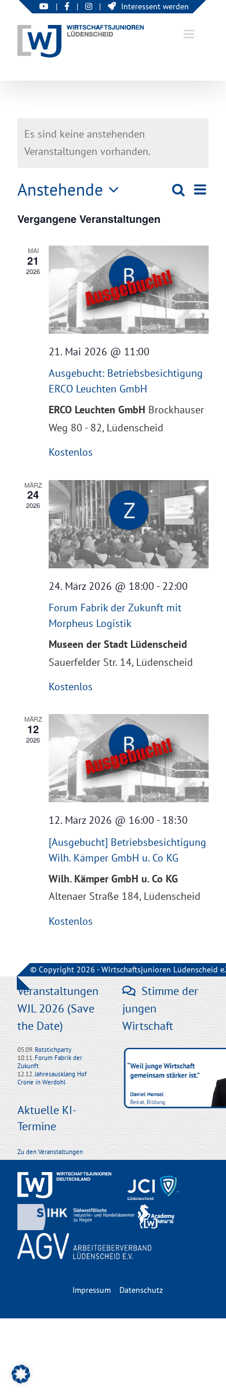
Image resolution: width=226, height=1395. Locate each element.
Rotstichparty (53, 1050)
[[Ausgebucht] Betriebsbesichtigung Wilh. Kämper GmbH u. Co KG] (129, 758)
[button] (21, 1374)
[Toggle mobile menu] (190, 34)
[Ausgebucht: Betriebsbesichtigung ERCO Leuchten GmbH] (129, 290)
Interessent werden (155, 6)
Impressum (91, 1290)
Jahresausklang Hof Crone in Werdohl (52, 1078)
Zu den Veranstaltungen (50, 1152)
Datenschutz (141, 1290)
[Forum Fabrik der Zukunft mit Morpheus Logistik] (129, 524)
